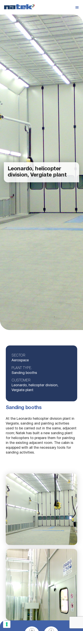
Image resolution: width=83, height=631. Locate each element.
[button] (77, 7)
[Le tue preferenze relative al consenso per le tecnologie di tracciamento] (6, 624)
